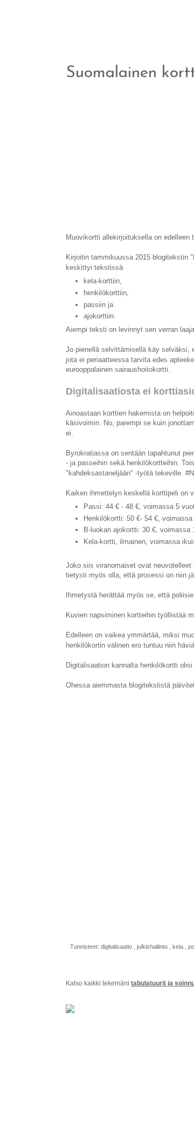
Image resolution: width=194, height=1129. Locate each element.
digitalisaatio (117, 946)
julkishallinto (153, 946)
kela (178, 946)
